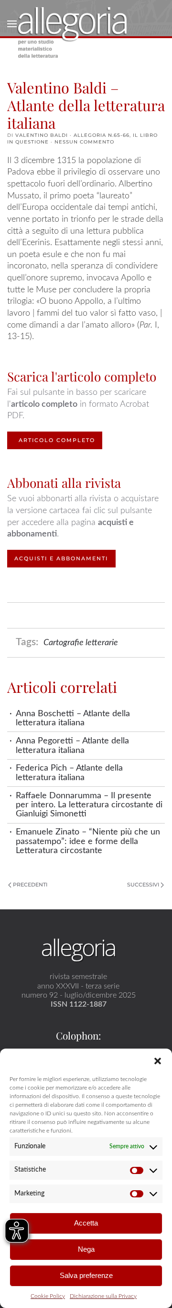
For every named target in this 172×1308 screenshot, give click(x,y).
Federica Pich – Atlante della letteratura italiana (69, 772)
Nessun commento (84, 142)
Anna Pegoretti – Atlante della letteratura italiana (72, 745)
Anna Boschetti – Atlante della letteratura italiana (73, 718)
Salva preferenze (86, 1275)
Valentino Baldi (41, 135)
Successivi (143, 884)
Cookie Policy (48, 1296)
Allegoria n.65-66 (101, 135)
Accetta (86, 1223)
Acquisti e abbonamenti (61, 558)
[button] (157, 1060)
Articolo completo (57, 440)
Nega (86, 1249)
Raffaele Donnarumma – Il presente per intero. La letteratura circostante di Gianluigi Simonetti (89, 805)
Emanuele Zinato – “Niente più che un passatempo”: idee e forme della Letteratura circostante (88, 841)
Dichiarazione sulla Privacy (103, 1296)
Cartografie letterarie (80, 643)
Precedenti (30, 884)
